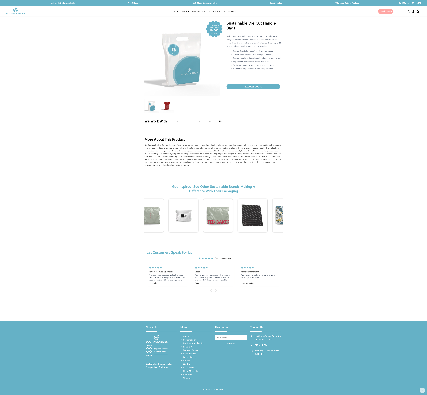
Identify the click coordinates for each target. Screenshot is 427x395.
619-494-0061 (414, 3)
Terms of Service (190, 350)
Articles (186, 360)
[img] (206, 258)
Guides (186, 364)
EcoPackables (217, 389)
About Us (187, 374)
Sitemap (187, 378)
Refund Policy (189, 353)
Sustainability (189, 339)
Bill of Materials (190, 371)
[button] (409, 11)
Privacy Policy (189, 357)
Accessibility (188, 367)
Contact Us (188, 336)
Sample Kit (188, 346)
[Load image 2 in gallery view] (167, 106)
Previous (143, 215)
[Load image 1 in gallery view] (151, 106)
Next (284, 215)
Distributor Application (193, 343)
